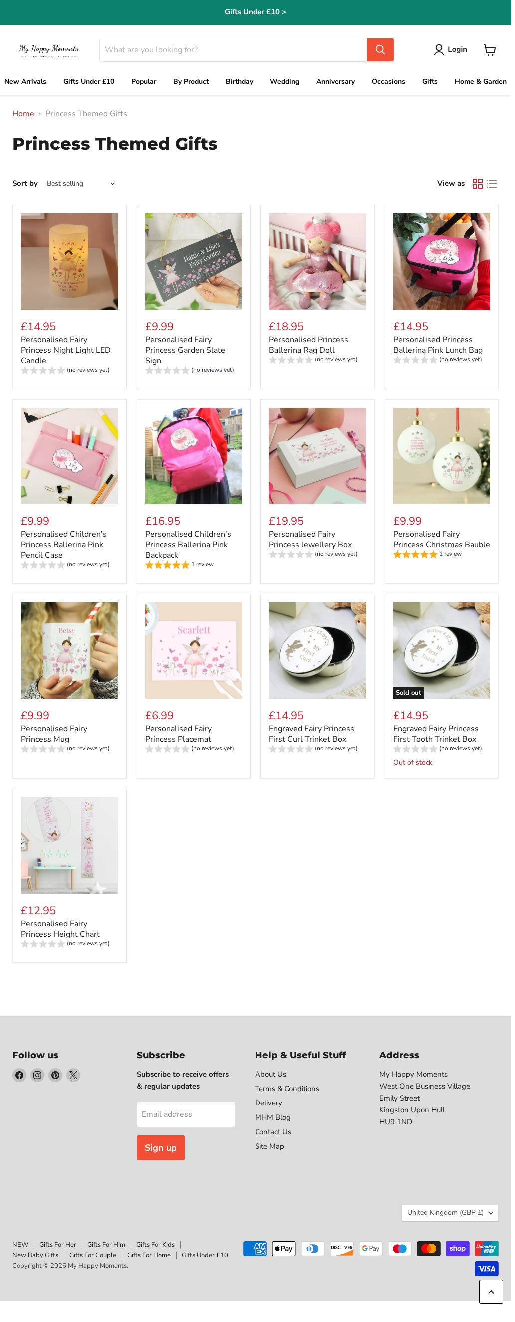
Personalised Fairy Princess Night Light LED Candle (66, 350)
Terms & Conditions (287, 1089)
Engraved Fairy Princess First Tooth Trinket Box (436, 734)
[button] (452, 50)
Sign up (161, 1148)
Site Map (269, 1146)
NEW (20, 1244)
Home (23, 113)
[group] (65, 371)
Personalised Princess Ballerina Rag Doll (308, 345)
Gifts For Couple (92, 1255)
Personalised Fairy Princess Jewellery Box (310, 539)
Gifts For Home (149, 1255)
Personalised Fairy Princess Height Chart (60, 929)
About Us (270, 1074)
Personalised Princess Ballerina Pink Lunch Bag (438, 345)
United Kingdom (445, 1212)
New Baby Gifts (35, 1255)
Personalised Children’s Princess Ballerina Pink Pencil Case (64, 545)
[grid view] (478, 184)
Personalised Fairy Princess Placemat (178, 734)
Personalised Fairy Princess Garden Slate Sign (185, 350)
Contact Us (273, 1132)
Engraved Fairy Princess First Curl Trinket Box (311, 734)
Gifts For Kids (155, 1244)
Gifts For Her (57, 1244)
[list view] (492, 184)
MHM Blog (273, 1117)
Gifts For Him (106, 1244)
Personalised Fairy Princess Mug (54, 734)
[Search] (380, 49)
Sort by (25, 183)
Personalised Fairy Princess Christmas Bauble (441, 539)
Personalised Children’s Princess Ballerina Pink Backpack (188, 545)
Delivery (268, 1103)
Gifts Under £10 (205, 1255)
